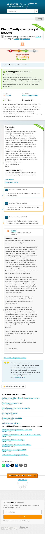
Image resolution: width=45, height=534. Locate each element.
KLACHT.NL (9, 528)
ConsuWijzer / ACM (19, 377)
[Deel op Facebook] (8, 465)
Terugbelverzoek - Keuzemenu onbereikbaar (16, 445)
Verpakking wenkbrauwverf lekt (12, 403)
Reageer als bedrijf (11, 182)
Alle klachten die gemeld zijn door (15, 358)
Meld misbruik (9, 179)
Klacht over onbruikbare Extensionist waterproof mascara (20, 398)
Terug (39, 19)
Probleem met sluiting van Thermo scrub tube (17, 430)
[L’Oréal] (22, 44)
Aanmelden (23, 517)
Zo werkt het (22, 480)
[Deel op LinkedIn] (16, 465)
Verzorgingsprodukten (22, 39)
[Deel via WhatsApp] (3, 465)
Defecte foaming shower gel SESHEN (14, 450)
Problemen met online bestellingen (13, 440)
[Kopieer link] (21, 465)
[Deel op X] (12, 465)
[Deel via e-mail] (25, 465)
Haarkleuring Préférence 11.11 (12, 418)
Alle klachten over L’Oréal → (11, 423)
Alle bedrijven (24, 527)
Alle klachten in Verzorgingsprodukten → (15, 455)
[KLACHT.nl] (18, 6)
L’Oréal (38, 37)
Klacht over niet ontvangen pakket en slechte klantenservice (21, 435)
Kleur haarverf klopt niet (9, 413)
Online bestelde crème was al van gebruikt (16, 408)
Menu (33, 3)
